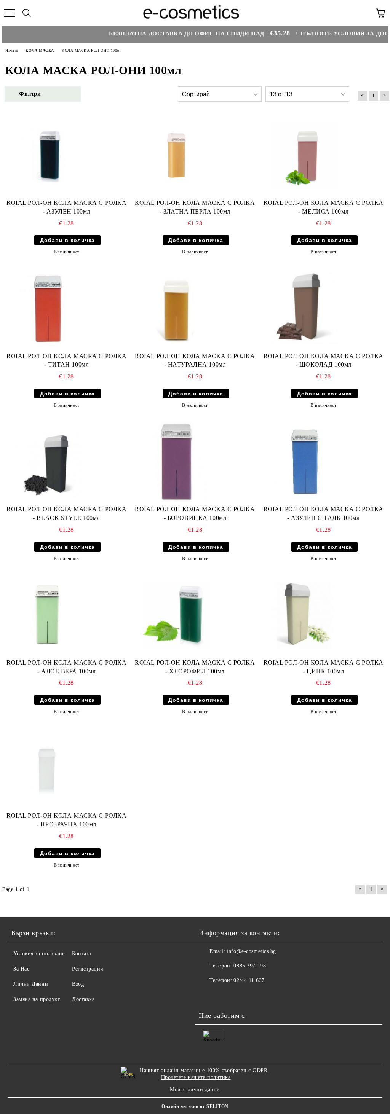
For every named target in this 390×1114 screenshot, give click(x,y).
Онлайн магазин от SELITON (195, 1106)
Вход (78, 984)
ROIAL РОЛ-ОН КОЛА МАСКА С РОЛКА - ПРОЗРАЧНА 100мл (66, 819)
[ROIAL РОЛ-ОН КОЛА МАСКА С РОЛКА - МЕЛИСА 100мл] (305, 155)
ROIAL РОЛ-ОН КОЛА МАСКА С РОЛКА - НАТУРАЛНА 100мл (195, 360)
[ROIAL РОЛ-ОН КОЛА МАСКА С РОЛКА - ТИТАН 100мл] (48, 309)
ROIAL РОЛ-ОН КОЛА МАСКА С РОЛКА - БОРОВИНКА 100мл (195, 513)
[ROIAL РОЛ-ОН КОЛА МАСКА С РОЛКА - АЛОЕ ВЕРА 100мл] (48, 615)
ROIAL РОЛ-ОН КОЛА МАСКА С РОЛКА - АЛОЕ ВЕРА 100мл (66, 666)
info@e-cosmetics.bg (251, 951)
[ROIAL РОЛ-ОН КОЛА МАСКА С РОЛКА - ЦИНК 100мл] (305, 615)
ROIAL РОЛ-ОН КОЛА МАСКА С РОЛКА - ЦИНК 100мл (324, 666)
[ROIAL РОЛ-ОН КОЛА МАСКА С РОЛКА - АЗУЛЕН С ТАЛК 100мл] (305, 462)
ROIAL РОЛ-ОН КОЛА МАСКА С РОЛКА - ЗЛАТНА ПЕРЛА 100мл (195, 207)
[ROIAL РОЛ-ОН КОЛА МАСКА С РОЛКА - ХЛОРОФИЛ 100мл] (176, 615)
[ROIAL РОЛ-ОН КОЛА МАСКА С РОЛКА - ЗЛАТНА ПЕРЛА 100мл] (176, 155)
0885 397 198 (249, 966)
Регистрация (87, 969)
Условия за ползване (39, 953)
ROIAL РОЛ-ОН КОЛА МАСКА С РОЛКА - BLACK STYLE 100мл (66, 513)
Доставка (83, 999)
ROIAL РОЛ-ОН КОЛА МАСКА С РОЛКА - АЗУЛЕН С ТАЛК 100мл (324, 513)
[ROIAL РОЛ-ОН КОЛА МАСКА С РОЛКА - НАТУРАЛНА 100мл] (176, 309)
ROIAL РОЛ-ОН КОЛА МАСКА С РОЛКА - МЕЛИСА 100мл (324, 207)
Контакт (82, 953)
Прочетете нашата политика (196, 1077)
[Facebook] (209, 996)
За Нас (21, 969)
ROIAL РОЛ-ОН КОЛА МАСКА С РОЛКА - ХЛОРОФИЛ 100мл (195, 666)
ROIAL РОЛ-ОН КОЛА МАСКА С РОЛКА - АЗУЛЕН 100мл (66, 207)
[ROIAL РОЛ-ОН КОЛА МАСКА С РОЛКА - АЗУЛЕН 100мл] (48, 155)
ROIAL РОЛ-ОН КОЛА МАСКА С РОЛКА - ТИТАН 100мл (66, 360)
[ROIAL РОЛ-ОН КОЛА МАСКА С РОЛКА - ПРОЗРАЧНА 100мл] (48, 768)
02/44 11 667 (248, 980)
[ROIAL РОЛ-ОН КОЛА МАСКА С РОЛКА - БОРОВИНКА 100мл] (176, 462)
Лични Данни (30, 984)
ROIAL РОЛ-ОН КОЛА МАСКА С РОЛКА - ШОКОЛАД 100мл (324, 360)
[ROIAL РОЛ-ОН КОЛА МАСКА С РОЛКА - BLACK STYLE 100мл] (48, 462)
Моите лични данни (195, 1089)
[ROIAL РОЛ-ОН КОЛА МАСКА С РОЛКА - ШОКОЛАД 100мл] (305, 309)
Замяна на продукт (36, 999)
